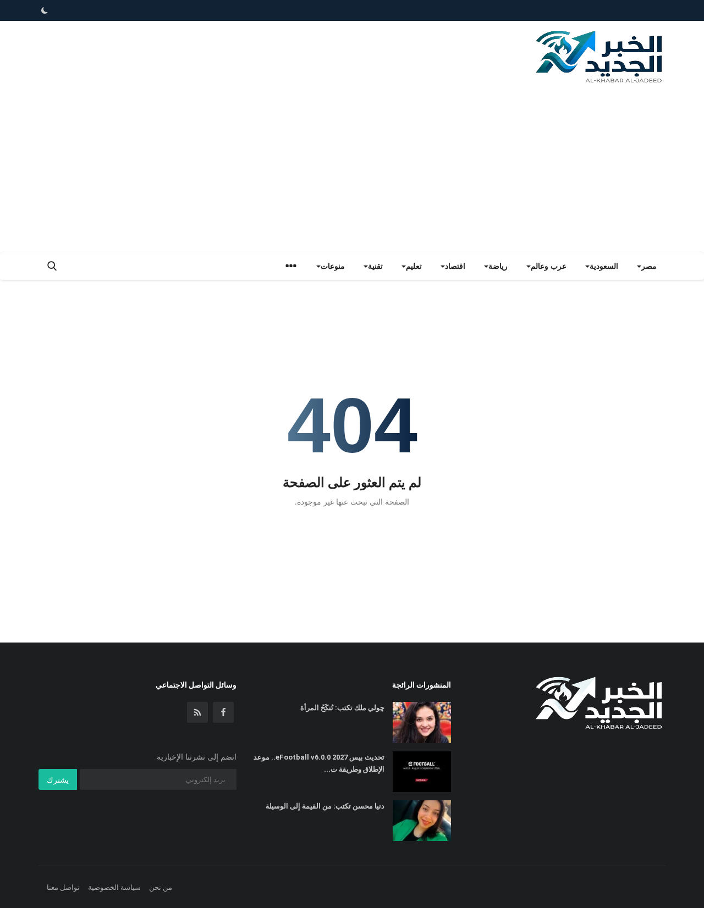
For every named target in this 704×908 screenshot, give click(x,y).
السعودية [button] (604, 266)
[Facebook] (223, 712)
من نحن (160, 887)
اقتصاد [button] (455, 266)
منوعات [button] (333, 266)
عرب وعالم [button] (548, 266)
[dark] (44, 10)
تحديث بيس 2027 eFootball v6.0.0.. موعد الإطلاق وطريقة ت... (319, 763)
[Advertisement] (352, 169)
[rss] (197, 712)
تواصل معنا (63, 887)
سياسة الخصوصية (114, 887)
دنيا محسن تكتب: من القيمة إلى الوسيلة (325, 806)
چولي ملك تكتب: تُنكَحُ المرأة (342, 708)
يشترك (58, 779)
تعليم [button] (414, 266)
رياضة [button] (498, 266)
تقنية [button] (375, 266)
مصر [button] (649, 266)
